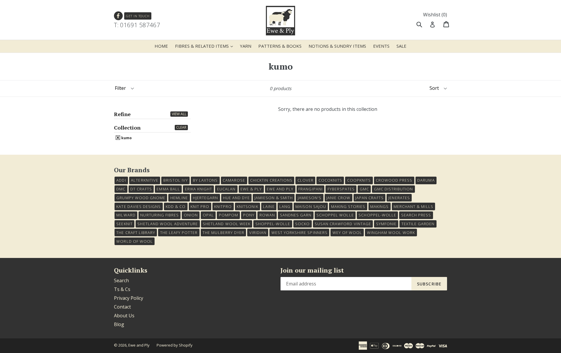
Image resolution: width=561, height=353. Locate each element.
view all (179, 113)
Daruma (425, 180)
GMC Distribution (393, 189)
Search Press (416, 215)
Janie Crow (338, 197)
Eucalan (226, 189)
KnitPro (223, 206)
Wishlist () (435, 14)
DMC (120, 189)
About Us (124, 315)
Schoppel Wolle (335, 215)
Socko (302, 223)
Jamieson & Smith (273, 197)
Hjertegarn (205, 197)
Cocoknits (330, 180)
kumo (126, 137)
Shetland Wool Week (226, 223)
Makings (379, 206)
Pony (248, 215)
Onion (191, 215)
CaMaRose (234, 180)
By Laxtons (205, 180)
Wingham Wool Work (391, 232)
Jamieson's (309, 197)
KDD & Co (176, 206)
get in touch (138, 16)
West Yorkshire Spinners (299, 232)
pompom (228, 215)
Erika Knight (198, 189)
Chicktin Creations (271, 180)
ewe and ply (280, 189)
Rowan (267, 215)
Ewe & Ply (251, 189)
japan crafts (369, 197)
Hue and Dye (236, 197)
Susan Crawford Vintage (343, 223)
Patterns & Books (280, 46)
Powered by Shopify (175, 345)
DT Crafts (141, 189)
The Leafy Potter (179, 232)
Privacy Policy (128, 298)
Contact (122, 307)
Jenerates (399, 197)
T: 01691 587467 (137, 25)
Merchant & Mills (413, 206)
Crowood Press (394, 180)
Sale (401, 46)
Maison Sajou (310, 206)
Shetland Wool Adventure (167, 223)
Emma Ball (168, 189)
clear (181, 127)
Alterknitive (144, 180)
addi (121, 180)
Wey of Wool (347, 232)
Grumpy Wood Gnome (140, 197)
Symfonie (386, 223)
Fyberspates (341, 189)
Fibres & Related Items (205, 46)
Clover (305, 180)
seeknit (124, 223)
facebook (118, 15)
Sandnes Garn (295, 215)
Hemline (179, 197)
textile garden (418, 223)
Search (121, 280)
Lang (284, 206)
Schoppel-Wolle (377, 215)
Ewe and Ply (139, 345)
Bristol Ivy (175, 180)
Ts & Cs (122, 289)
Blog (119, 324)
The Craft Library (135, 232)
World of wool (134, 241)
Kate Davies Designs (138, 206)
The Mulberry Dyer (223, 232)
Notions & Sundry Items (337, 46)
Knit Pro (200, 206)
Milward (125, 215)
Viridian (257, 232)
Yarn (245, 46)
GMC (364, 189)
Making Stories (348, 206)
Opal (208, 215)
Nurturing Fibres (159, 215)
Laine (268, 206)
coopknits (359, 180)
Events (381, 46)
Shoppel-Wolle (272, 223)
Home (161, 46)
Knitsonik (247, 206)
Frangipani (310, 189)
